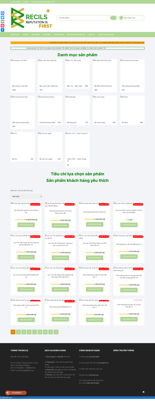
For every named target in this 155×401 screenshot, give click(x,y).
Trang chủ (15, 34)
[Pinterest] (2, 26)
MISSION (26, 2)
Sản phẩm (36, 34)
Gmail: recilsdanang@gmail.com (42, 2)
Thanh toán (59, 34)
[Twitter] (2, 17)
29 (40, 332)
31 (51, 332)
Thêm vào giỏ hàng (26, 225)
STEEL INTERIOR (16, 2)
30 (45, 332)
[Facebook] (2, 13)
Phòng (25, 34)
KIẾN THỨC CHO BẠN (106, 34)
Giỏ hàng (46, 34)
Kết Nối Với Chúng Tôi (76, 34)
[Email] (2, 21)
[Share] (2, 30)
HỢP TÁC (91, 34)
